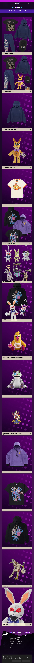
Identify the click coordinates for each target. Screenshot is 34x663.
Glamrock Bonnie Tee (7, 510)
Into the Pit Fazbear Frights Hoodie (9, 129)
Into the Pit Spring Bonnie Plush (9, 167)
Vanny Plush (5, 624)
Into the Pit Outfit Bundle (8, 53)
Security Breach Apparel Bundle (9, 243)
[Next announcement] (32, 1)
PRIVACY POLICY (19, 639)
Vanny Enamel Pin (6, 586)
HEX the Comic (12, 641)
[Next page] (25, 628)
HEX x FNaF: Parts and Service (13, 639)
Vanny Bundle (5, 319)
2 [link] (13, 628)
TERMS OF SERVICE (19, 641)
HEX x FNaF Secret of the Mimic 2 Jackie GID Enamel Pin (12, 434)
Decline (26, 660)
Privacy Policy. (22, 658)
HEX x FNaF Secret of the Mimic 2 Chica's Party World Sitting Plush (13, 357)
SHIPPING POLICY (19, 643)
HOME (10, 636)
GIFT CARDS (11, 649)
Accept (17, 660)
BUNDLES (11, 645)
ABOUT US (11, 647)
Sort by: (19, 15)
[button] (2, 4)
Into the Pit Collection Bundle (8, 91)
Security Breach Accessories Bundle (10, 281)
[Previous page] (9, 628)
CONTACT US (18, 637)
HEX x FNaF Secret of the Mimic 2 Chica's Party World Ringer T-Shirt (13, 205)
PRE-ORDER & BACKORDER (19, 635)
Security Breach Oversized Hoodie (9, 548)
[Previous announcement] (2, 1)
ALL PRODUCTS (12, 643)
